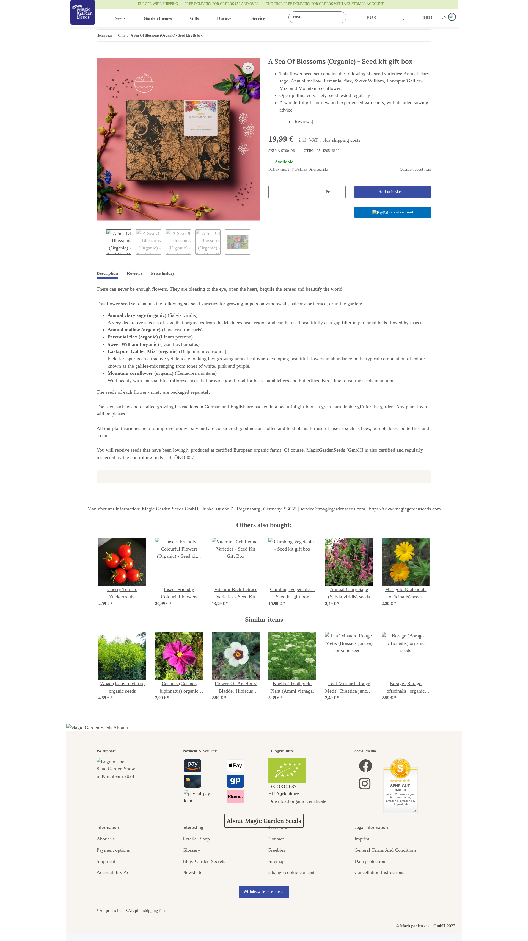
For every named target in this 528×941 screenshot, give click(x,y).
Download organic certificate (297, 801)
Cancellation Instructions (379, 872)
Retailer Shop (196, 839)
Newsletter (193, 872)
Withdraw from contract (264, 892)
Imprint (361, 839)
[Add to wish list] (248, 68)
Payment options (113, 850)
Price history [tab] (163, 273)
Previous (101, 242)
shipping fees (154, 910)
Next (255, 242)
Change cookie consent (291, 872)
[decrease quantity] (274, 192)
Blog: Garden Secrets (204, 861)
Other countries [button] (319, 169)
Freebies (276, 850)
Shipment (106, 861)
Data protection (369, 861)
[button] (392, 17)
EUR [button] (371, 17)
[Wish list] (403, 17)
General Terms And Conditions (385, 850)
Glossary (191, 850)
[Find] (352, 17)
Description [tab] (107, 273)
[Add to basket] (101, 55)
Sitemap (276, 861)
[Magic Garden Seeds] (82, 18)
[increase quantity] (339, 192)
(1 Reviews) (301, 121)
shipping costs (346, 140)
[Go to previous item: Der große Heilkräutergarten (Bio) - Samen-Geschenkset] (414, 35)
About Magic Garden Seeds (264, 821)
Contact (276, 839)
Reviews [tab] (134, 273)
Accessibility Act (114, 872)
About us (106, 839)
